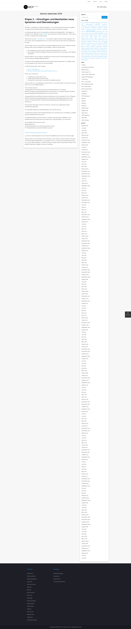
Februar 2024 (85, 169)
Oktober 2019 (85, 245)
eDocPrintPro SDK (100, 31)
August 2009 (85, 502)
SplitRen (105, 56)
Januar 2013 (85, 425)
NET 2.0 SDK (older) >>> (34, 69)
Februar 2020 (85, 236)
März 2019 (84, 262)
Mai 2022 (84, 190)
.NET (82, 22)
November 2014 (86, 377)
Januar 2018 (85, 293)
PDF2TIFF (83, 46)
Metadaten (89, 41)
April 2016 (84, 339)
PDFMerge (97, 49)
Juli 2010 (84, 488)
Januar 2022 (85, 197)
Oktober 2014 (85, 380)
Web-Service (104, 58)
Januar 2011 (84, 476)
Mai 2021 (84, 207)
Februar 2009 (85, 514)
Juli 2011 (84, 461)
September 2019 (86, 248)
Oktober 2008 (85, 522)
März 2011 (84, 471)
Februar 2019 (85, 265)
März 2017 (84, 315)
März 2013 (84, 421)
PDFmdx (87, 49)
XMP (82, 59)
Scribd (106, 54)
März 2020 (84, 233)
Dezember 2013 (86, 401)
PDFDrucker (30, 573)
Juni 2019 (84, 255)
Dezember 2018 (86, 269)
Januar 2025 (85, 149)
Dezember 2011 (86, 449)
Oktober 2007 (85, 548)
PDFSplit (87, 53)
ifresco (82, 36)
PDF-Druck (101, 43)
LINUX (87, 39)
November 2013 (86, 404)
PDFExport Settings (85, 48)
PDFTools (95, 53)
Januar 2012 (85, 447)
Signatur (96, 56)
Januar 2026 (85, 137)
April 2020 (84, 231)
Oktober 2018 (85, 274)
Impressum (56, 576)
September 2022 (86, 185)
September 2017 (86, 301)
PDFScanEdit (99, 51)
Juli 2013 (84, 413)
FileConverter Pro (86, 72)
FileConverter (91, 33)
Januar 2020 (85, 238)
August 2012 (85, 433)
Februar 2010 (85, 495)
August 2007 (85, 553)
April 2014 (84, 394)
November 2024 (86, 152)
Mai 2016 (84, 337)
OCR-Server (85, 79)
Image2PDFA (104, 36)
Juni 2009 (84, 507)
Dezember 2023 (86, 171)
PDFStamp (91, 53)
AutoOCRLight (84, 26)
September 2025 (86, 142)
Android (105, 22)
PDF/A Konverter (31, 584)
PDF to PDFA (100, 53)
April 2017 (84, 313)
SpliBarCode (85, 110)
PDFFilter (91, 48)
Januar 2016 (85, 346)
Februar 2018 (85, 291)
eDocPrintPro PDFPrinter (88, 67)
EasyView (83, 31)
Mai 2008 (84, 534)
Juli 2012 (84, 435)
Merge (106, 39)
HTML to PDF (30, 612)
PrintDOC (92, 54)
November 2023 (86, 173)
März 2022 (84, 193)
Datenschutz (56, 579)
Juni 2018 (84, 281)
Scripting (83, 56)
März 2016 (84, 341)
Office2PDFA (83, 43)
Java (106, 38)
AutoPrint (89, 26)
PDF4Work (84, 93)
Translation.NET (41, 39)
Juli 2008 (84, 529)
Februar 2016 (85, 344)
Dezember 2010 (86, 478)
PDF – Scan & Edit (86, 81)
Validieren (93, 58)
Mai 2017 (84, 310)
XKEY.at (95, 1)
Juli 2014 (84, 387)
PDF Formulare (100, 48)
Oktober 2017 (85, 298)
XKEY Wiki (84, 117)
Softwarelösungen (58, 573)
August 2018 (85, 279)
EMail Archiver (85, 69)
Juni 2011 (84, 464)
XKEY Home (85, 113)
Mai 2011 (84, 466)
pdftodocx (30, 617)
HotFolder (100, 34)
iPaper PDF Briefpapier (87, 77)
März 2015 (84, 370)
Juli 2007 (84, 555)
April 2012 (84, 440)
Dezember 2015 (86, 349)
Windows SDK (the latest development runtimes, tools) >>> (43, 71)
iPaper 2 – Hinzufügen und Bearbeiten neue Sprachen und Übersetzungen (49, 21)
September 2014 (86, 382)
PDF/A (105, 43)
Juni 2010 (84, 490)
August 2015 (85, 358)
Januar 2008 (85, 543)
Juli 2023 (84, 178)
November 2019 (86, 243)
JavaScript (83, 39)
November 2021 (86, 202)
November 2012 (86, 430)
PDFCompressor (99, 46)
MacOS (96, 39)
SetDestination (88, 56)
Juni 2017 (84, 308)
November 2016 (86, 322)
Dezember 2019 (86, 241)
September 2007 (86, 550)
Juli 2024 (84, 161)
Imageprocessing (84, 38)
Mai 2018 (84, 284)
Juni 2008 (84, 531)
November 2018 (86, 272)
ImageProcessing (32, 620)
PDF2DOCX (88, 45)
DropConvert (100, 27)
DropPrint (88, 29)
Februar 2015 (85, 373)
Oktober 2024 (85, 154)
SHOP (89, 1)
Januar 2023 (85, 183)
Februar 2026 (85, 135)
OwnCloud (93, 43)
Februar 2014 (85, 399)
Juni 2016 (84, 334)
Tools (89, 58)
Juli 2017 (84, 305)
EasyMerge (105, 29)
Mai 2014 (84, 392)
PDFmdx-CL (92, 49)
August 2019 (85, 250)
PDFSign (83, 53)
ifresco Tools (97, 36)
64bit (85, 22)
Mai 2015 (84, 365)
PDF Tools (29, 595)
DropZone (94, 29)
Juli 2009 (84, 505)
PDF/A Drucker (30, 592)
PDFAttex (93, 46)
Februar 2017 (85, 317)
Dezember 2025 (86, 140)
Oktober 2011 (85, 454)
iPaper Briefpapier (32, 579)
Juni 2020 (84, 226)
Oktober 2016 (85, 325)
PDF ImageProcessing (87, 84)
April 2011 (84, 469)
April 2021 (84, 209)
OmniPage (89, 43)
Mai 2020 (84, 229)
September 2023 (86, 176)
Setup (93, 56)
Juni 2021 (84, 205)
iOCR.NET (91, 38)
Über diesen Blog (101, 7)
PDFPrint (89, 51)
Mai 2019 (84, 257)
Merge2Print (83, 41)
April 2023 (84, 181)
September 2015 (86, 356)
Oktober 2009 (85, 498)
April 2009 (84, 510)
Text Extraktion (84, 58)
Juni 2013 (84, 416)
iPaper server (101, 38)
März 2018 (84, 289)
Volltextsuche (98, 58)
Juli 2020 (84, 224)
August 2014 (85, 385)
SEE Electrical (85, 108)
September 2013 (86, 409)
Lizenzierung (91, 39)
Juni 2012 (84, 437)
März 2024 (84, 166)
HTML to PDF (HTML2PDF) (88, 74)
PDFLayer (105, 48)
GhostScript (95, 34)
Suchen (104, 17)
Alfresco (102, 22)
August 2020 (85, 221)
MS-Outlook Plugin (96, 41)
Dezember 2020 (86, 214)
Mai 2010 (84, 493)
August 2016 (85, 329)
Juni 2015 (84, 363)
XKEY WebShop (86, 115)
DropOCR (105, 27)
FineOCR (105, 33)
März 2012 (84, 442)
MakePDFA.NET (101, 39)
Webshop (128, 315)
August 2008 (85, 526)
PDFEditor (105, 46)
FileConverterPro (99, 33)
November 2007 (86, 546)
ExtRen (86, 33)
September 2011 (86, 457)
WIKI (101, 1)
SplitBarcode (101, 56)
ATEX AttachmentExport (87, 24)
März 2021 (84, 212)
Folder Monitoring (85, 34)
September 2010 (86, 486)
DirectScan (87, 27)
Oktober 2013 (85, 406)
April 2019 (84, 260)
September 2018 (86, 277)
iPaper (95, 38)
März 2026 (84, 132)
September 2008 (86, 524)
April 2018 (84, 286)
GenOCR (91, 34)
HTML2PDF (105, 34)
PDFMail (83, 49)
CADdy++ (84, 65)
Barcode (93, 26)
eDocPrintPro (91, 31)
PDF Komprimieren (86, 86)
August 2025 (85, 144)
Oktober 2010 (85, 483)
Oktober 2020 (85, 217)
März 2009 (84, 512)
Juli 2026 (84, 128)
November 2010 (86, 481)
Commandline (98, 26)
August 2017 (85, 303)
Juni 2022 (84, 188)
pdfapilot (88, 46)
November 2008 (86, 519)
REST (98, 54)
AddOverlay (97, 22)
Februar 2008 (85, 541)
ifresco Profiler (89, 36)
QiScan (95, 54)
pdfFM (95, 48)
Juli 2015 (84, 361)
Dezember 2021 (86, 200)
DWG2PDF (99, 29)
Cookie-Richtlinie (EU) (59, 581)
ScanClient (102, 54)
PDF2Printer (104, 45)
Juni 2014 (84, 389)
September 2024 (86, 156)
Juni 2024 (84, 164)
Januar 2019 (85, 267)
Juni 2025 (84, 147)
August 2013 (85, 411)
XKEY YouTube (85, 120)
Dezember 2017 (86, 296)
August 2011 (85, 459)
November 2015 (86, 351)
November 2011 (86, 452)
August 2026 (85, 125)
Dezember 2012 (86, 428)
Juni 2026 (84, 130)
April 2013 (84, 418)
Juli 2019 (84, 253)
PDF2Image (93, 45)
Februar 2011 (85, 473)
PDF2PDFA (99, 45)
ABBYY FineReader (90, 22)
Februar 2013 (85, 423)
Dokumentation (93, 27)
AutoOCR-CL (104, 24)
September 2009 (86, 500)
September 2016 (86, 327)
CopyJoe (103, 26)
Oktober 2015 (85, 353)
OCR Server (104, 41)
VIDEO (106, 1)
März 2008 (84, 538)
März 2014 (84, 397)
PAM (97, 43)
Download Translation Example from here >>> (36, 132)
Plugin (88, 54)
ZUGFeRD (85, 59)
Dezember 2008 (86, 517)
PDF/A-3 (83, 45)
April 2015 (84, 368)
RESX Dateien (44, 34)
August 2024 (85, 159)
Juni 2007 (84, 558)
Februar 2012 (85, 445)
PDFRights (94, 51)
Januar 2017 (85, 320)
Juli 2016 (84, 332)
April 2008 (84, 536)
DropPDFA (83, 29)
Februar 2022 (85, 195)
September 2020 (86, 219)
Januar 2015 (85, 375)
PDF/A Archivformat (87, 89)
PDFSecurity (104, 51)
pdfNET (85, 51)
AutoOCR (97, 24)
